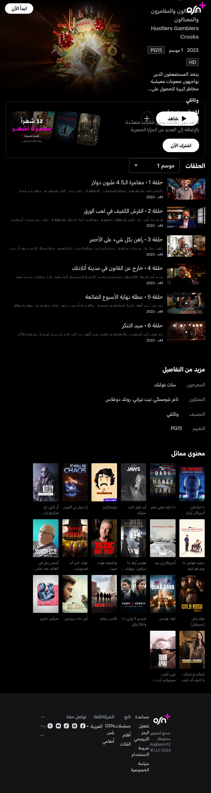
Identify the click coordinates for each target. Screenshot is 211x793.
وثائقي (192, 100)
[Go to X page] (50, 726)
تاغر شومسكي (166, 399)
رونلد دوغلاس (118, 399)
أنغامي (108, 741)
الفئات (125, 744)
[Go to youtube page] (58, 726)
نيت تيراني (142, 399)
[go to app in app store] (43, 716)
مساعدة (142, 716)
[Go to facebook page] (82, 726)
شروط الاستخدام (140, 750)
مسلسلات (122, 725)
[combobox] (154, 165)
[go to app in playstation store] (43, 735)
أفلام (127, 734)
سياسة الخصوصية (140, 766)
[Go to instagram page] (74, 726)
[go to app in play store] (43, 726)
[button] (19, 8)
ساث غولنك (165, 384)
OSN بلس (109, 728)
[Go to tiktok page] (66, 726)
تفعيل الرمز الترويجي (141, 732)
